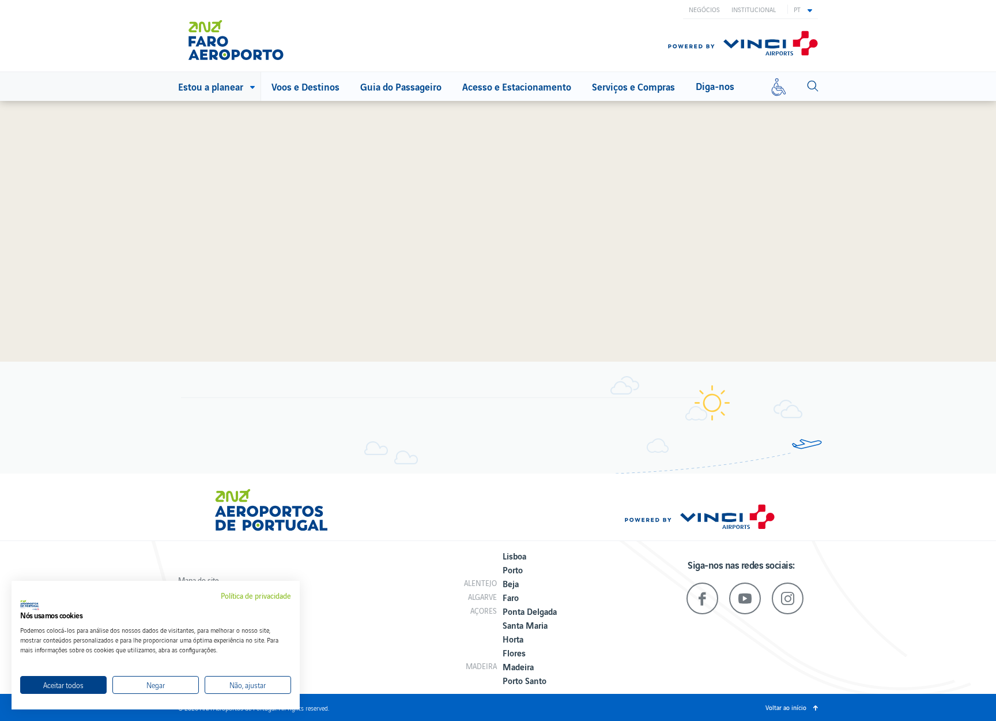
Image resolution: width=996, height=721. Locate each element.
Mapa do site (198, 579)
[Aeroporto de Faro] (244, 36)
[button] (803, 9)
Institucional (753, 9)
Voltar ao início (785, 707)
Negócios (704, 9)
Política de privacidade (256, 596)
